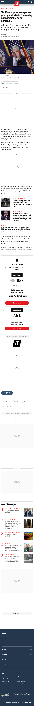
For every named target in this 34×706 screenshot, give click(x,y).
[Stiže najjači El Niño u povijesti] (28, 536)
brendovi (5, 665)
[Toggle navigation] (2, 2)
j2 (2, 644)
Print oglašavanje (21, 681)
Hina (5, 34)
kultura (4, 654)
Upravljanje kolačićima (22, 684)
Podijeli (5, 87)
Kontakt (3, 684)
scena (4, 659)
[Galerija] (17, 57)
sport (4, 638)
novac (4, 649)
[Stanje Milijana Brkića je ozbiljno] (28, 512)
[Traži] (32, 2)
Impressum (4, 676)
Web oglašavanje (5, 681)
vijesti (4, 633)
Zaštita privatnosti (6, 678)
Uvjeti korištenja (20, 676)
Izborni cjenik (20, 678)
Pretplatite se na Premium (23, 694)
